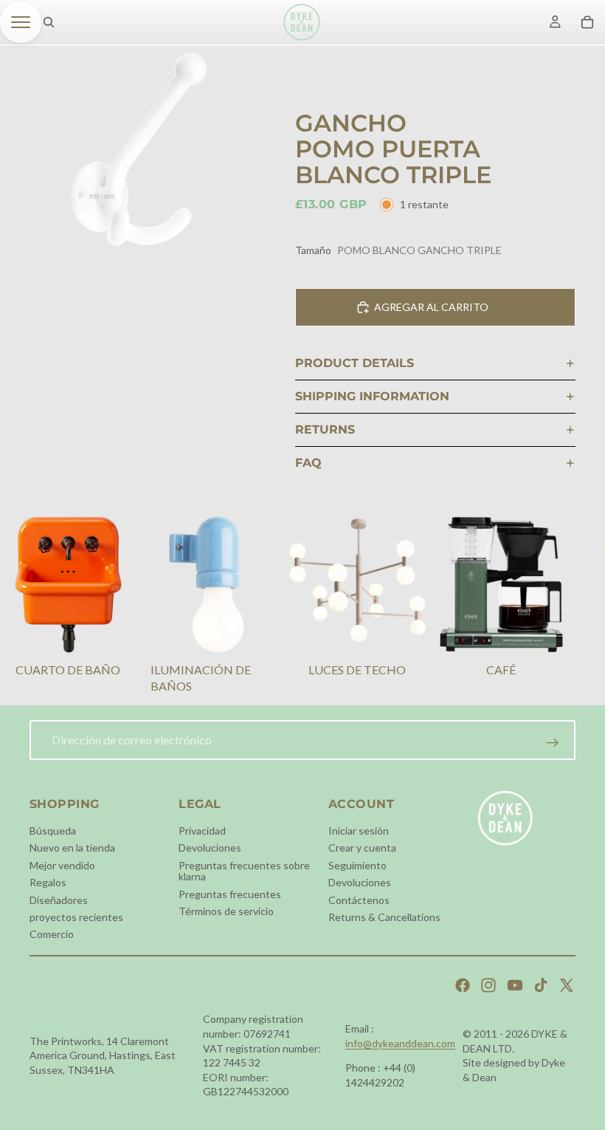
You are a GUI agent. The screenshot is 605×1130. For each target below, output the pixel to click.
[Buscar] (48, 22)
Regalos (48, 882)
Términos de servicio (226, 911)
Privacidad (202, 830)
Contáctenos (359, 899)
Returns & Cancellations (384, 917)
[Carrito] (587, 22)
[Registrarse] (552, 743)
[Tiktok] (541, 985)
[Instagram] (488, 985)
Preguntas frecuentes (230, 893)
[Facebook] (462, 985)
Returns (325, 429)
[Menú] (20, 22)
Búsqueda (53, 830)
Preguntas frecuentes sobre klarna (244, 870)
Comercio (52, 934)
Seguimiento (357, 864)
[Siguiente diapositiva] (557, 607)
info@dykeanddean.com (400, 1043)
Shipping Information (372, 396)
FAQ (308, 463)
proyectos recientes (76, 917)
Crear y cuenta (362, 847)
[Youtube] (515, 985)
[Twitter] (566, 985)
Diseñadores (59, 899)
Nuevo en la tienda (72, 847)
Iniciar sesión (358, 830)
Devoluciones (210, 847)
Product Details (354, 363)
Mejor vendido (62, 864)
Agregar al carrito (431, 307)
